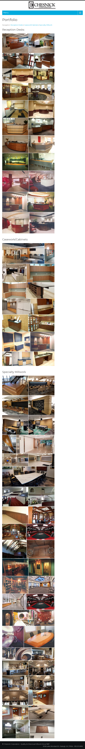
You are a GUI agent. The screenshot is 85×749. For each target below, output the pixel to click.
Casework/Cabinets (31, 25)
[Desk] (41, 223)
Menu (6, 13)
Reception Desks (17, 25)
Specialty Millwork (45, 25)
